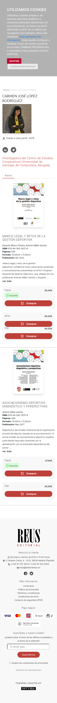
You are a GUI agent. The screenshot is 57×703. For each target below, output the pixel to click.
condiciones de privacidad (35, 663)
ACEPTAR (14, 61)
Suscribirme (28, 654)
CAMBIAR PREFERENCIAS (23, 66)
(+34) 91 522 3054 (40, 564)
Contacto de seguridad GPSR (28, 600)
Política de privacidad (28, 589)
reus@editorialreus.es (30, 567)
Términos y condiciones (28, 593)
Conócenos (28, 586)
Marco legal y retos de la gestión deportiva (23, 237)
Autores (6, 90)
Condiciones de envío (28, 596)
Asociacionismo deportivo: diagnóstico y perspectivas (25, 404)
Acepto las (30, 663)
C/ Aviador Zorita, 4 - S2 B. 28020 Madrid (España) (30, 560)
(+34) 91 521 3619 (20, 564)
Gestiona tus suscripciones (28, 670)
